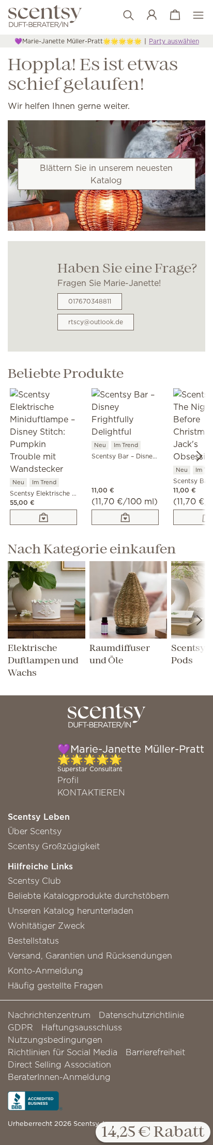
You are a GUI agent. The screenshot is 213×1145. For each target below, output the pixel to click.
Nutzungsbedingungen (55, 1039)
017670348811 (89, 301)
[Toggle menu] (193, 15)
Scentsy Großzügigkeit (54, 846)
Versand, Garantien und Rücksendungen (90, 955)
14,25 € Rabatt (153, 1132)
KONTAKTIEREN (91, 792)
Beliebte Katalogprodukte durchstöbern (88, 895)
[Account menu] (146, 15)
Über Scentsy (35, 831)
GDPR (20, 1027)
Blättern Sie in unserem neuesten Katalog (106, 174)
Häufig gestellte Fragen (55, 985)
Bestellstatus (33, 940)
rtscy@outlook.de (95, 321)
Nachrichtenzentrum (49, 1015)
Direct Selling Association (59, 1064)
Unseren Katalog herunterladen (70, 910)
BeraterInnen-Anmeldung (59, 1077)
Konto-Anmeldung (45, 970)
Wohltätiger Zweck (46, 925)
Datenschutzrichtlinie (141, 1015)
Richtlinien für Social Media (62, 1052)
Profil (68, 780)
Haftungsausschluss (81, 1027)
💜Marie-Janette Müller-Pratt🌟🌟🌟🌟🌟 (78, 41)
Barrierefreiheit (155, 1052)
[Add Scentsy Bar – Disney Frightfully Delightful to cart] (125, 517)
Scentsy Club (34, 880)
